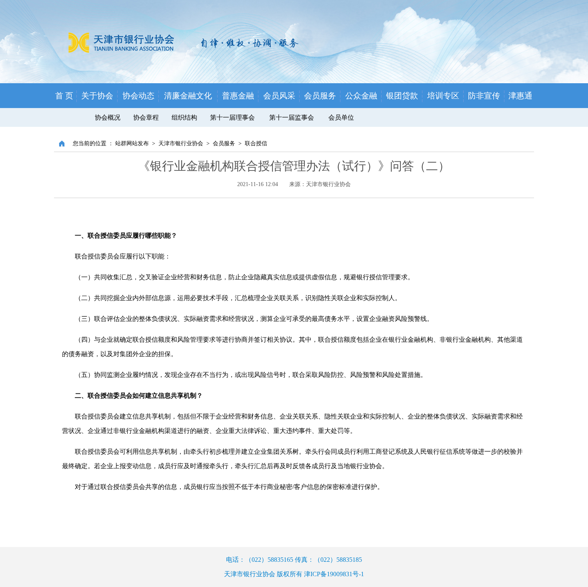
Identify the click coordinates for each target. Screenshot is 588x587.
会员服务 (224, 143)
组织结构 (184, 117)
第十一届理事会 (232, 117)
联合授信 (256, 143)
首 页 (64, 95)
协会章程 (146, 117)
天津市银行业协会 (180, 143)
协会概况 (107, 117)
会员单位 (341, 117)
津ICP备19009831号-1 (334, 574)
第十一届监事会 (292, 117)
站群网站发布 (132, 143)
